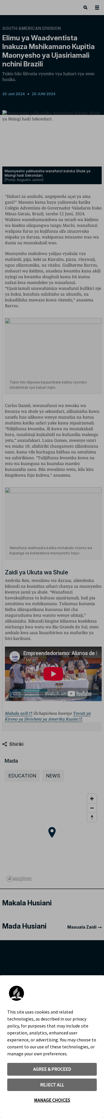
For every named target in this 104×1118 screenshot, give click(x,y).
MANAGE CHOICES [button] (52, 1100)
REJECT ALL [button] (52, 1085)
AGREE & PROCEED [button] (52, 1069)
